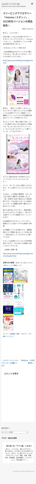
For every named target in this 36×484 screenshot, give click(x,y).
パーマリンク (10, 336)
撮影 (4, 336)
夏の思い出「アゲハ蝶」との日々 (19, 446)
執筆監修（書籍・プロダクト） (19, 334)
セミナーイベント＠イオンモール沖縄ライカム (9, 363)
